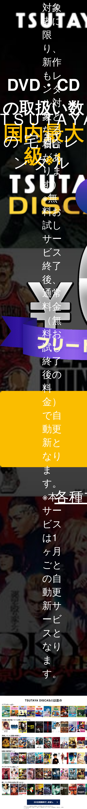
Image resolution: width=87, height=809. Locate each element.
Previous (1, 711)
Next (85, 711)
